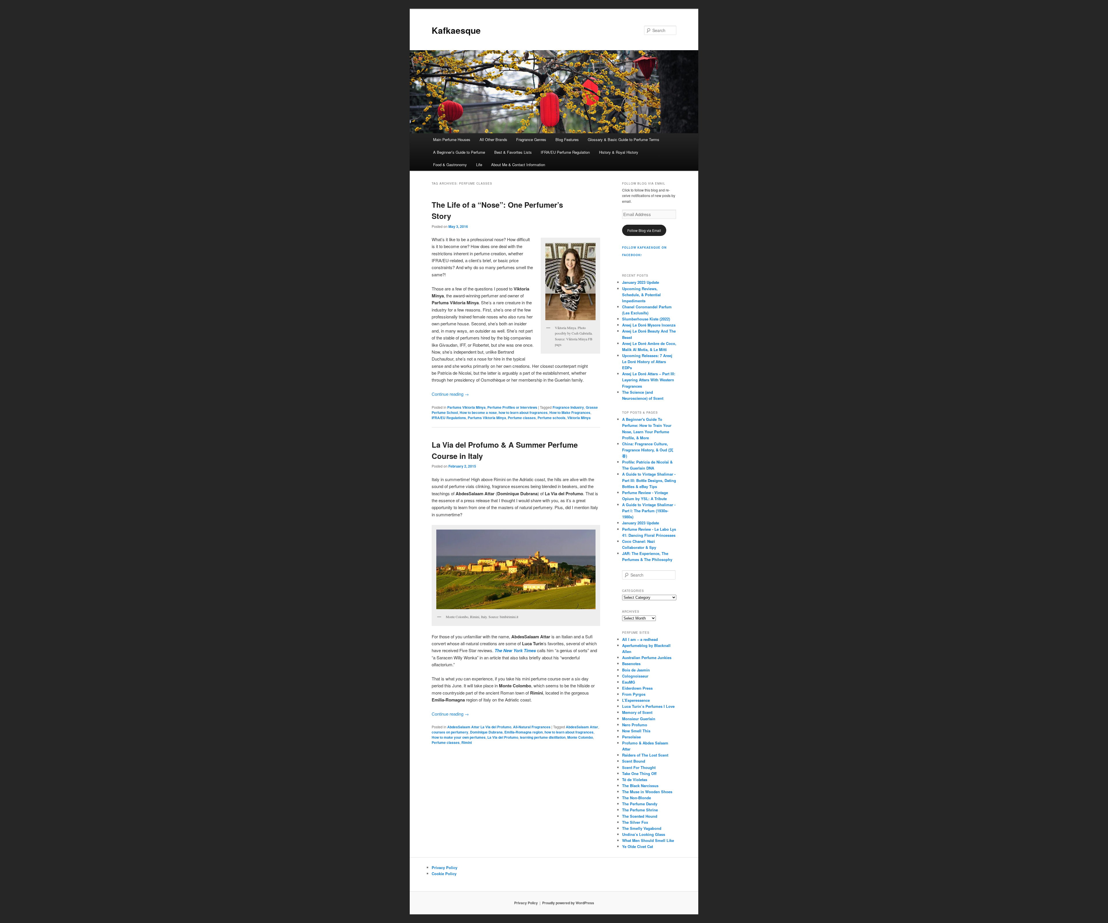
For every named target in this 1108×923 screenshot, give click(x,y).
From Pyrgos (633, 694)
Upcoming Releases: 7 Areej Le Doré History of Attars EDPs (647, 361)
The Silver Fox (635, 822)
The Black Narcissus (640, 785)
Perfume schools (552, 417)
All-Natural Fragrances (532, 726)
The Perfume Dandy (639, 803)
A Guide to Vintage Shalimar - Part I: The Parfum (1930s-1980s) (648, 510)
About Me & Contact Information (518, 164)
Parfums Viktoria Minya (466, 407)
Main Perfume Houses (451, 139)
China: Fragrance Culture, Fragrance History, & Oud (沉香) (647, 450)
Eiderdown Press (637, 688)
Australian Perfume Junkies (646, 657)
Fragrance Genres (531, 139)
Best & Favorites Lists (513, 152)
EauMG (628, 682)
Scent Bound (633, 761)
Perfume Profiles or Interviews (512, 407)
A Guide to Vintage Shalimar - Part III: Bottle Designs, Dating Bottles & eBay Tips (649, 480)
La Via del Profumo (502, 737)
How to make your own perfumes (459, 737)
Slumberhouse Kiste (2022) (646, 319)
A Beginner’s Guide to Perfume (459, 152)
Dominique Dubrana (486, 732)
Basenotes (631, 663)
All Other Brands (493, 139)
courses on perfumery (450, 732)
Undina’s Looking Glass (643, 834)
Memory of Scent (637, 712)
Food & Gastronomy (450, 164)
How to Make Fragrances (569, 412)
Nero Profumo (634, 724)
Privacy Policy (444, 867)
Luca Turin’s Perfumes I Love (648, 706)
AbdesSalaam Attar (582, 726)
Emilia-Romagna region (523, 732)
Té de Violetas (634, 779)
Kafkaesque (456, 30)
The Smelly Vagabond (641, 828)
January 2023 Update (640, 282)
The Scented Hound (639, 816)
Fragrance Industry (568, 407)
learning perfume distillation (543, 737)
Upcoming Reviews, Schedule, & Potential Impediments (641, 294)
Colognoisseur (635, 676)
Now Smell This (636, 730)
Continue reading (450, 394)
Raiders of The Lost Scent (645, 755)
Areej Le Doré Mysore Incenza (648, 325)
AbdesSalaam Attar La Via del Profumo (479, 726)
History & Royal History (618, 152)
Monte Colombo (580, 737)
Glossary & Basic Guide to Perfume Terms (623, 139)
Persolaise (631, 737)
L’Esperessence (636, 700)
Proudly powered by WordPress (568, 902)
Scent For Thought (639, 767)
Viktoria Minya (579, 417)
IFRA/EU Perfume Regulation (565, 152)
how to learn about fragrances (523, 412)
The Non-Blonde (636, 797)
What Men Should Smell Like (648, 840)
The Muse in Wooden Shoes (647, 791)
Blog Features (567, 139)
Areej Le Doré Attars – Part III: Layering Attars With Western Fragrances (648, 380)
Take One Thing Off (639, 773)
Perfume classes (522, 417)
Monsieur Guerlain (638, 718)
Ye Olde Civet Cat (637, 846)
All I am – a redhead (640, 639)
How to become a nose (478, 412)
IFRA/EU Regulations (449, 417)
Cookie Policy (444, 873)
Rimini (466, 742)
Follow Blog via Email (644, 230)
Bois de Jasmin (636, 670)
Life (479, 164)
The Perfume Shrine (640, 810)
